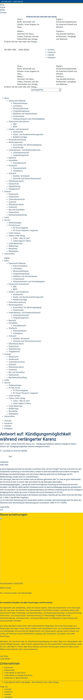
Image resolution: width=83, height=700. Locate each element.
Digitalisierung (14, 186)
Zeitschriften (9, 254)
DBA (15, 124)
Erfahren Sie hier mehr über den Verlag (41, 17)
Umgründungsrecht (21, 155)
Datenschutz (14, 184)
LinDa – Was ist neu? (21, 238)
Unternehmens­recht (17, 199)
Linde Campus (14, 233)
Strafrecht (13, 165)
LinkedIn (50, 55)
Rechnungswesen (16, 142)
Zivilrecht (12, 173)
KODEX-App (13, 246)
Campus (3, 12)
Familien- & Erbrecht (21, 176)
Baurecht (12, 158)
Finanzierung (18, 147)
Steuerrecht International (19, 121)
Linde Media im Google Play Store (18, 675)
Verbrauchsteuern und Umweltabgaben (29, 119)
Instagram (51, 57)
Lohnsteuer (17, 106)
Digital (2, 7)
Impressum (8, 667)
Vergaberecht (14, 189)
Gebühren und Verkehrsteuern (25, 114)
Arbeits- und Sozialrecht (19, 129)
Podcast (7, 191)
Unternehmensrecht (21, 152)
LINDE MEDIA (17, 1)
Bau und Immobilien (17, 210)
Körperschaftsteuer (21, 108)
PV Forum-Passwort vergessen (25, 230)
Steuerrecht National (17, 101)
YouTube (50, 50)
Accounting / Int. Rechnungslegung (27, 145)
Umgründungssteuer (21, 111)
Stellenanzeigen (15, 223)
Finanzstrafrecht (19, 168)
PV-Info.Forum (14, 225)
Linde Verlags (53, 682)
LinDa (6, 217)
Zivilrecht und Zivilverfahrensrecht (27, 178)
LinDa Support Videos (22, 241)
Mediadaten (13, 251)
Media (2, 10)
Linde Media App (15, 243)
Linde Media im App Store (15, 673)
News (6, 98)
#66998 (24, 451)
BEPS (15, 127)
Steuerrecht (13, 194)
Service (7, 220)
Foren (7, 444)
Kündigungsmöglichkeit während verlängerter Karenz (56, 444)
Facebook (51, 52)
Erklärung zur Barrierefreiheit (16, 678)
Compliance (18, 171)
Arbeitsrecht (18, 132)
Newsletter (13, 248)
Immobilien (13, 160)
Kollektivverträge (20, 137)
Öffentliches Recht (16, 181)
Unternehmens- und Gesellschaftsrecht (24, 150)
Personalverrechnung (17, 139)
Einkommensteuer (20, 103)
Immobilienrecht (19, 163)
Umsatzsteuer (18, 116)
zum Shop (4, 656)
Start (2, 444)
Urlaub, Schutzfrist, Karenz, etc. (23, 444)
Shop (2, 5)
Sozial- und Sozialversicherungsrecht (28, 134)
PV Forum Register (20, 228)
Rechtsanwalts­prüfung (18, 215)
